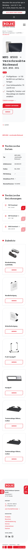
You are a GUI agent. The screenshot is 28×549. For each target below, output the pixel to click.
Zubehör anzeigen (8, 100)
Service (7, 524)
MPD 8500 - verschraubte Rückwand (12, 135)
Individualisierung (10, 521)
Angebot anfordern (13, 545)
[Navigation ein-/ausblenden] (24, 25)
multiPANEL (19, 32)
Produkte (9, 31)
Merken (7, 112)
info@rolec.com (11, 505)
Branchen (8, 519)
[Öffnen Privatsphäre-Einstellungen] (2, 492)
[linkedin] (9, 536)
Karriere (7, 528)
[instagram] (12, 536)
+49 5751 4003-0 (11, 504)
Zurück (7, 125)
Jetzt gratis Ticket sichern (14, 12)
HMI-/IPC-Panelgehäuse (8, 32)
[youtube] (6, 536)
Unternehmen (9, 526)
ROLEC (4, 31)
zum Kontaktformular (11, 509)
